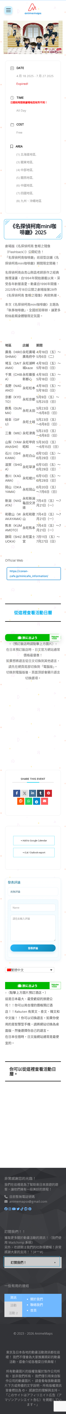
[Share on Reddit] (20, 801)
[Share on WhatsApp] (28, 801)
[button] (29, 969)
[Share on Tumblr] (40, 793)
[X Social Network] (24, 793)
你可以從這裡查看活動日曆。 (33, 1071)
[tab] (13, 1298)
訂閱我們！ (19, 1262)
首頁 (33, 1310)
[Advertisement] (29, 729)
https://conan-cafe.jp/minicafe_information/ (29, 573)
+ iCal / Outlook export (34, 852)
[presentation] (13, 1297)
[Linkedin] (32, 793)
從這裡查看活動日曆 (33, 612)
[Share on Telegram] (36, 801)
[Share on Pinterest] (48, 793)
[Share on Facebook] (16, 793)
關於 (36, 1299)
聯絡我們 (36, 1305)
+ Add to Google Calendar (34, 840)
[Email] (44, 801)
